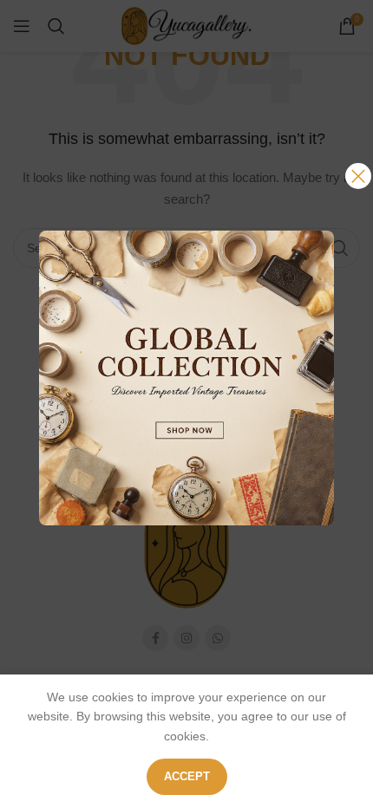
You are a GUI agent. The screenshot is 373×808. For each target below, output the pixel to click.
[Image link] (186, 377)
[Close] (358, 176)
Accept (187, 776)
